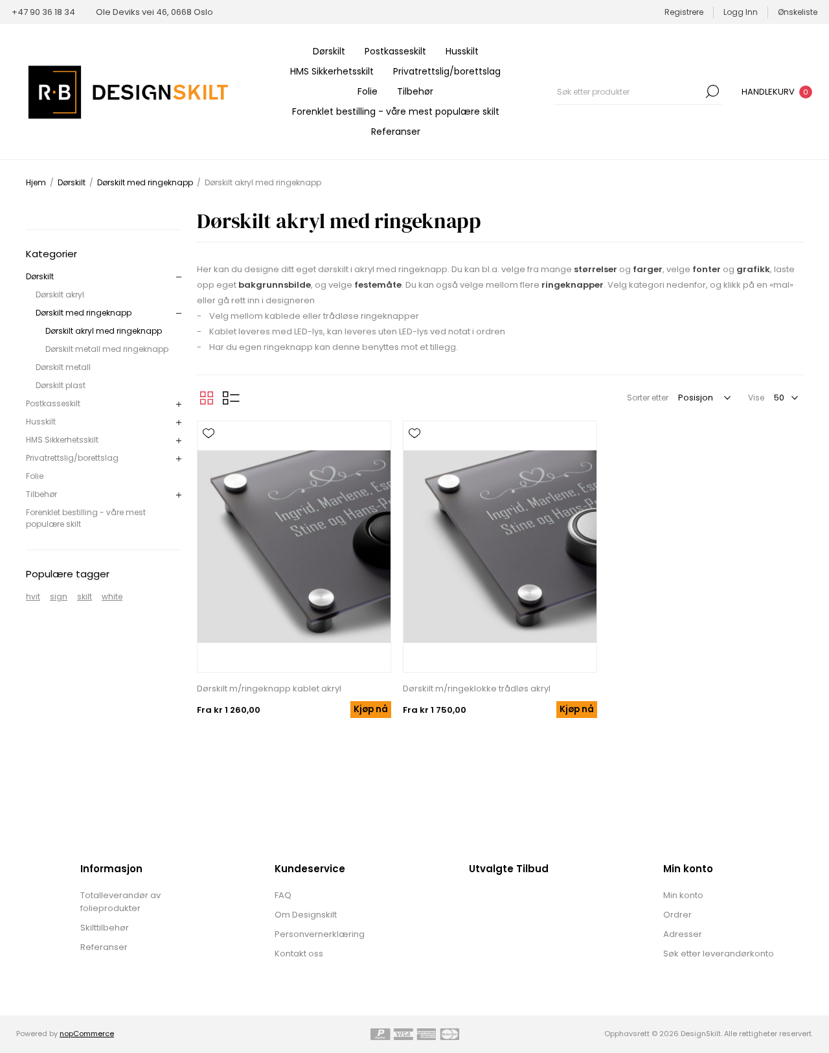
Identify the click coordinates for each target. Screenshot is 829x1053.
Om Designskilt (306, 914)
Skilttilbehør (104, 927)
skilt (84, 596)
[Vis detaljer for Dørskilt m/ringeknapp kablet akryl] (294, 546)
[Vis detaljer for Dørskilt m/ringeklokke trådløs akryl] (499, 546)
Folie (368, 91)
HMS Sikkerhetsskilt (332, 71)
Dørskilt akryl (60, 294)
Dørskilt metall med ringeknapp (106, 348)
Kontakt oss (299, 953)
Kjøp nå (371, 709)
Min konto (683, 895)
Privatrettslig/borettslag (447, 71)
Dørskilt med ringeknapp (83, 312)
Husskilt (462, 51)
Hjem (36, 182)
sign (58, 596)
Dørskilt (329, 51)
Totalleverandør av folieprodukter (120, 901)
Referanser (395, 131)
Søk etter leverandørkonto (718, 953)
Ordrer (677, 914)
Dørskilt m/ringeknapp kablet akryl (269, 688)
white (112, 596)
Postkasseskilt (395, 51)
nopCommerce (87, 1033)
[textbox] (628, 91)
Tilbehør (415, 91)
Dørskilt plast (60, 385)
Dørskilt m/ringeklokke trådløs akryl (477, 688)
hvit (33, 596)
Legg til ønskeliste (208, 433)
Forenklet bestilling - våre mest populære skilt (395, 111)
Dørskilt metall (63, 367)
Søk (712, 91)
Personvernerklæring (320, 934)
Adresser (682, 934)
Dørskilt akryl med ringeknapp (103, 330)
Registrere (683, 11)
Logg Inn (740, 11)
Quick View (208, 452)
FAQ (283, 895)
